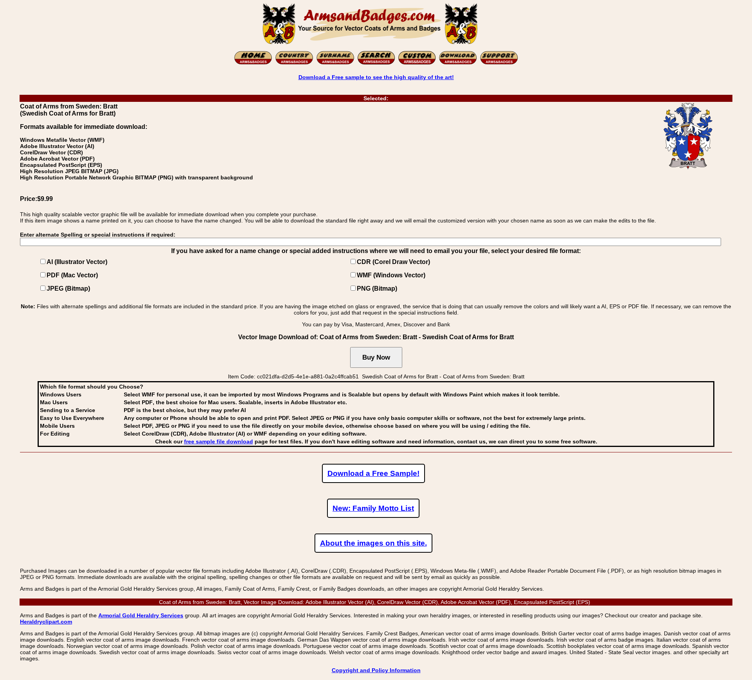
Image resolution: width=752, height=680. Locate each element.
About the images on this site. (373, 543)
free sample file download (218, 441)
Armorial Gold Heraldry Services (140, 615)
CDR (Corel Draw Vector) (393, 262)
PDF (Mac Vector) (72, 275)
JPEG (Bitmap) (68, 288)
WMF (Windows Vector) (391, 275)
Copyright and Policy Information (376, 670)
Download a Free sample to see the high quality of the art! (376, 77)
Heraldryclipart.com (46, 622)
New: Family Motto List (373, 508)
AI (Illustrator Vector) (77, 262)
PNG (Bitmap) (377, 288)
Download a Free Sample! (373, 473)
